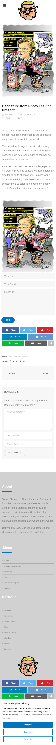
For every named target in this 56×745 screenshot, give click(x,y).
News (6, 577)
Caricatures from (10, 621)
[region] (28, 722)
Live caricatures (10, 632)
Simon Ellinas (11, 114)
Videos (6, 643)
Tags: (4, 356)
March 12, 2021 (31, 114)
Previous (12, 373)
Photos (6, 627)
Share (5, 361)
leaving (17, 356)
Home (6, 561)
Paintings (7, 649)
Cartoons (7, 610)
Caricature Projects (11, 583)
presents (25, 356)
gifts (10, 356)
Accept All (28, 725)
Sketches (7, 638)
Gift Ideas (10, 118)
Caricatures (8, 616)
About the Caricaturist (12, 566)
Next (46, 373)
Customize (28, 732)
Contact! (7, 588)
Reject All (28, 739)
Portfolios (8, 572)
